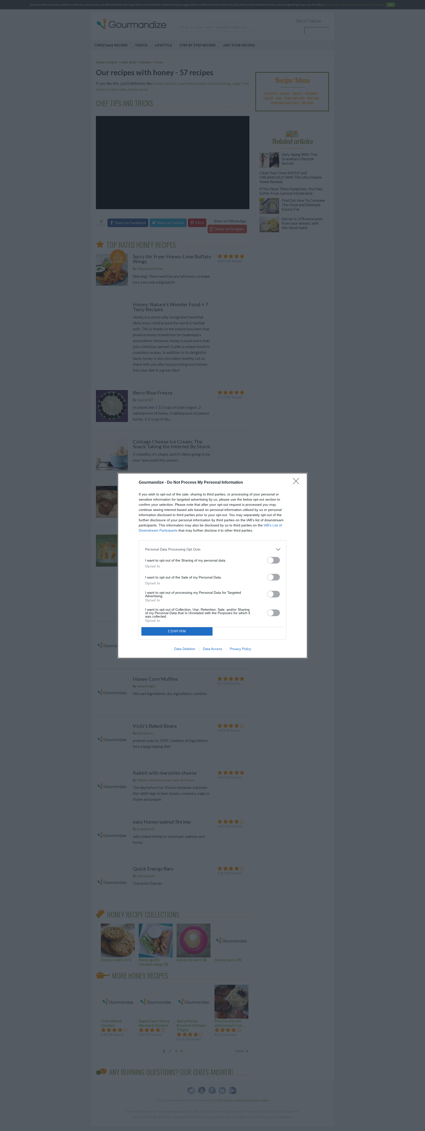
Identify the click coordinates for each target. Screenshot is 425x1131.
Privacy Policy (240, 649)
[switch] (273, 560)
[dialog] (212, 565)
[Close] (297, 482)
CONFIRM (177, 631)
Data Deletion (184, 649)
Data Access (212, 649)
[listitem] (212, 549)
